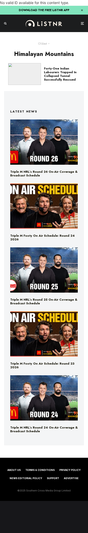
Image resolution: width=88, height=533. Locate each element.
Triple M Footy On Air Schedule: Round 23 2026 (42, 365)
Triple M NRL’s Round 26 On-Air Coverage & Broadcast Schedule (44, 173)
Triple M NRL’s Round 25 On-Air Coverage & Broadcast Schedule (43, 301)
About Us (14, 470)
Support (53, 478)
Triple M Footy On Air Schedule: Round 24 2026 (42, 237)
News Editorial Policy (26, 478)
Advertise (71, 478)
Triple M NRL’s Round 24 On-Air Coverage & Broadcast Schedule (44, 429)
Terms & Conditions (40, 470)
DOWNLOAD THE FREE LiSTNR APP (44, 10)
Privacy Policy (70, 470)
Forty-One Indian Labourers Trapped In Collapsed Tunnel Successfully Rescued (60, 74)
